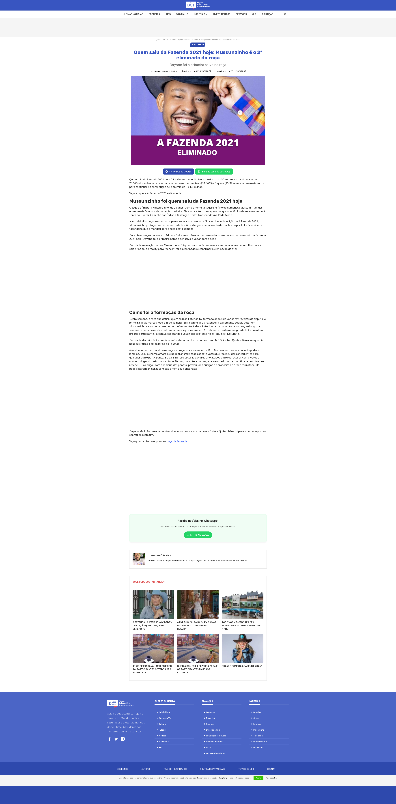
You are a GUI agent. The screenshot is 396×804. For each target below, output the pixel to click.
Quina (256, 718)
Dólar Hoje (211, 718)
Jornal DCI (161, 39)
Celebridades (165, 712)
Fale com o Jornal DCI (175, 769)
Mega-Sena (258, 729)
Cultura (162, 724)
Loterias (199, 14)
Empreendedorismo (215, 753)
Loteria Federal (260, 741)
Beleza (162, 747)
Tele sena (258, 735)
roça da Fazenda (177, 441)
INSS (168, 14)
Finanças (267, 14)
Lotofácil (257, 724)
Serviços (241, 14)
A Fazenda (171, 39)
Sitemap (271, 769)
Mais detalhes (271, 778)
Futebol (162, 729)
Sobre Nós (122, 769)
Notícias (162, 735)
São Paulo (182, 14)
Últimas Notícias (133, 14)
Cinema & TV (165, 718)
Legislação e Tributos (216, 735)
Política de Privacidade (212, 769)
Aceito (258, 778)
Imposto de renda (214, 741)
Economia (154, 14)
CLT (254, 14)
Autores (146, 769)
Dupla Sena (258, 747)
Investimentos (221, 14)
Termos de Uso (246, 769)
